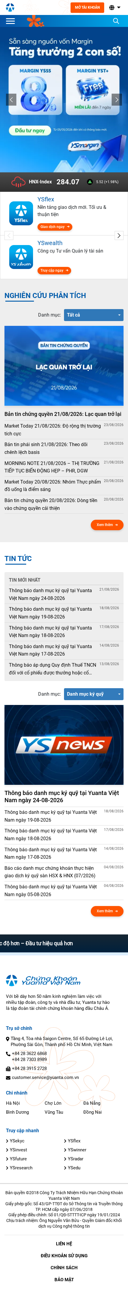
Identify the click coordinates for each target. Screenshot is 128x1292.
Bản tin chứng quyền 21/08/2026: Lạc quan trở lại (62, 414)
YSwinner (77, 1150)
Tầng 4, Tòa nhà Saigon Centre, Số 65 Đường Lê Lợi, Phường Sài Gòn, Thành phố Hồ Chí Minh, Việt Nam (62, 1041)
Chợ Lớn (53, 1103)
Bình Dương (17, 1112)
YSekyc (17, 1141)
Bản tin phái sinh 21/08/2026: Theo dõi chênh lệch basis (46, 448)
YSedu (74, 1168)
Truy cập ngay (51, 270)
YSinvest (18, 1150)
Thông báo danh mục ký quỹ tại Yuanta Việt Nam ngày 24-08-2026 (50, 594)
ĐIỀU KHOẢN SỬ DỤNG (64, 1255)
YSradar (75, 1159)
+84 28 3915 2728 (29, 1068)
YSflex (74, 1141)
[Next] (117, 100)
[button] (114, 7)
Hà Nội (13, 1103)
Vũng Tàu (54, 1112)
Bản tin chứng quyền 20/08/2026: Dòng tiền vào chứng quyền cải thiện (50, 504)
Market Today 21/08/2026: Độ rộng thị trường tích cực (52, 430)
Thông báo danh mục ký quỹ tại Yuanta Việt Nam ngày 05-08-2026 (50, 890)
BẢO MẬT (64, 1279)
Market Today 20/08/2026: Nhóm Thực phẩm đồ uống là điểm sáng (52, 486)
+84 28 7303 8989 (29, 1059)
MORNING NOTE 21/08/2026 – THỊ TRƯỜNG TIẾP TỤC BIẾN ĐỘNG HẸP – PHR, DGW (51, 467)
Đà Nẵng (91, 1103)
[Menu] (12, 21)
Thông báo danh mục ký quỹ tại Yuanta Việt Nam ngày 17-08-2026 (50, 650)
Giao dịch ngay (52, 227)
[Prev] (11, 100)
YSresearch (21, 1168)
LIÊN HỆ (64, 1244)
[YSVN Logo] (10, 7)
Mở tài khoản (87, 7)
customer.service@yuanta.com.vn (45, 1077)
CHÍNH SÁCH (64, 1267)
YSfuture (18, 1159)
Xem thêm (105, 525)
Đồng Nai (92, 1112)
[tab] (49, 315)
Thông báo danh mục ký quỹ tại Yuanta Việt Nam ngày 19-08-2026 (50, 613)
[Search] (116, 21)
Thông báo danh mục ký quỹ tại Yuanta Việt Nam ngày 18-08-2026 (50, 632)
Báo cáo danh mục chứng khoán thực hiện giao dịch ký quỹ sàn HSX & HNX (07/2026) (50, 872)
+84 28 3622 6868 (29, 1053)
